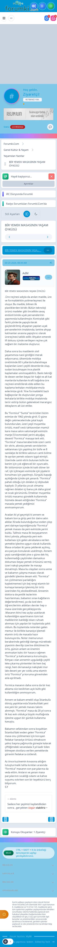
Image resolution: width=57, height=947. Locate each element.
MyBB (29, 936)
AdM (25, 273)
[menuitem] (34, 6)
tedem (30, 941)
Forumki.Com (11, 143)
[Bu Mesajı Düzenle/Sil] (5, 819)
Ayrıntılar (28, 183)
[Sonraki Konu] (40, 237)
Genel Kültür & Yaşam (16, 150)
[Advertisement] (28, 54)
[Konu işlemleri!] (7, 942)
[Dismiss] (51, 176)
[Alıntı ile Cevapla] (51, 819)
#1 (51, 262)
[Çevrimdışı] (5, 270)
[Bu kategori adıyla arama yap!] (48, 250)
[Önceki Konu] (16, 237)
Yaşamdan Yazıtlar (14, 156)
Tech (47, 941)
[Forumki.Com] (20, 6)
